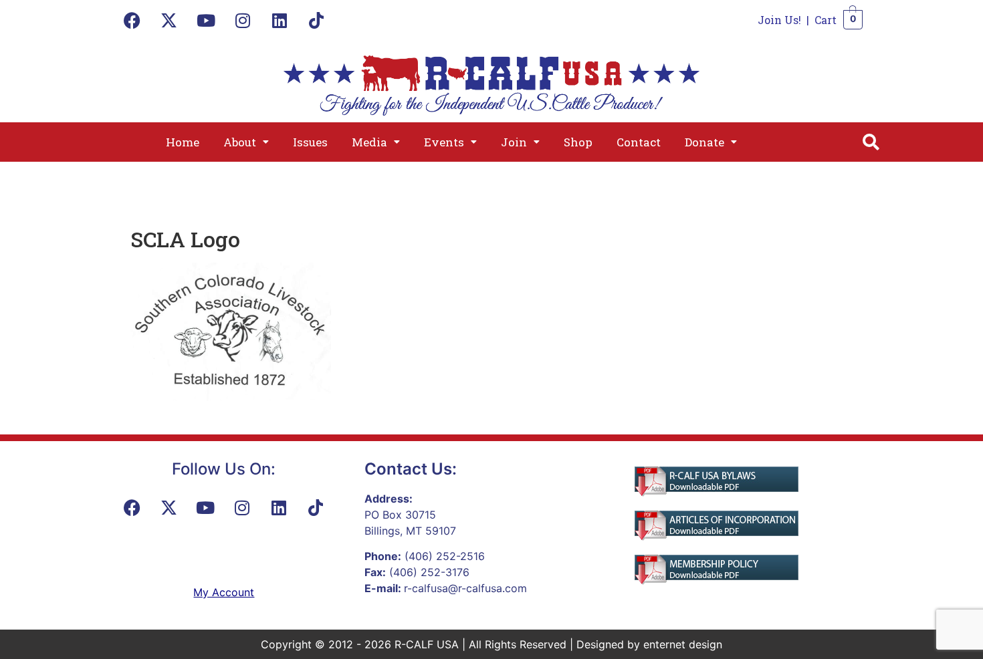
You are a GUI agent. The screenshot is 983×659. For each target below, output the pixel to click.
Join (514, 142)
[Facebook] (132, 20)
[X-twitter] (169, 20)
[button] (246, 142)
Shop (578, 142)
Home (182, 142)
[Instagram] (242, 20)
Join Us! (779, 20)
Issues (310, 142)
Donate (704, 142)
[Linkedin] (279, 20)
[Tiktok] (316, 20)
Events (444, 142)
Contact (639, 142)
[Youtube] (206, 20)
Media (369, 142)
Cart (825, 20)
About (239, 142)
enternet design (682, 644)
